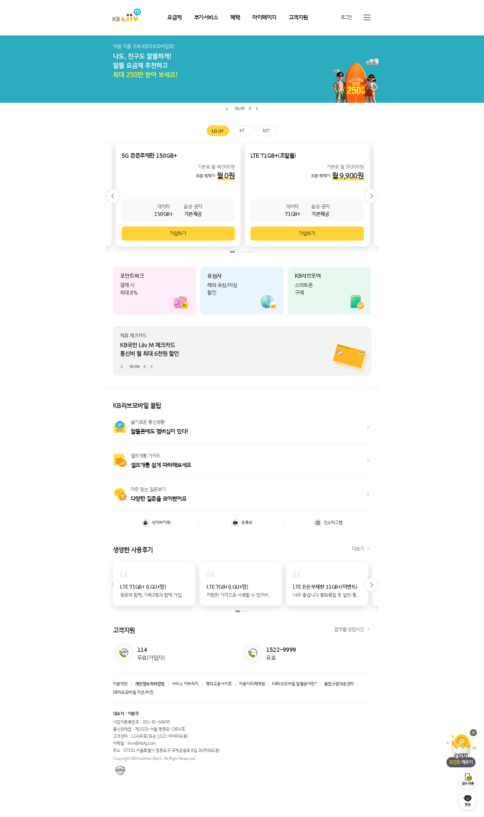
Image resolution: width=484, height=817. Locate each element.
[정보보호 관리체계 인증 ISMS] (120, 770)
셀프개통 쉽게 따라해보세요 (161, 465)
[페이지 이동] (242, 351)
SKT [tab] (266, 131)
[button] (154, 584)
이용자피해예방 (252, 684)
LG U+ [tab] (218, 131)
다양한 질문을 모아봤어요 (159, 499)
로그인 (346, 18)
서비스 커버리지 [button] (185, 684)
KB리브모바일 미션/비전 (133, 692)
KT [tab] (242, 131)
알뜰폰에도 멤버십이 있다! (159, 431)
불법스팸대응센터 (339, 684)
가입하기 (178, 233)
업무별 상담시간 (349, 629)
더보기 (358, 549)
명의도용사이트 (219, 684)
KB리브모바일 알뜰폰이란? (294, 684)
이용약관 (120, 684)
